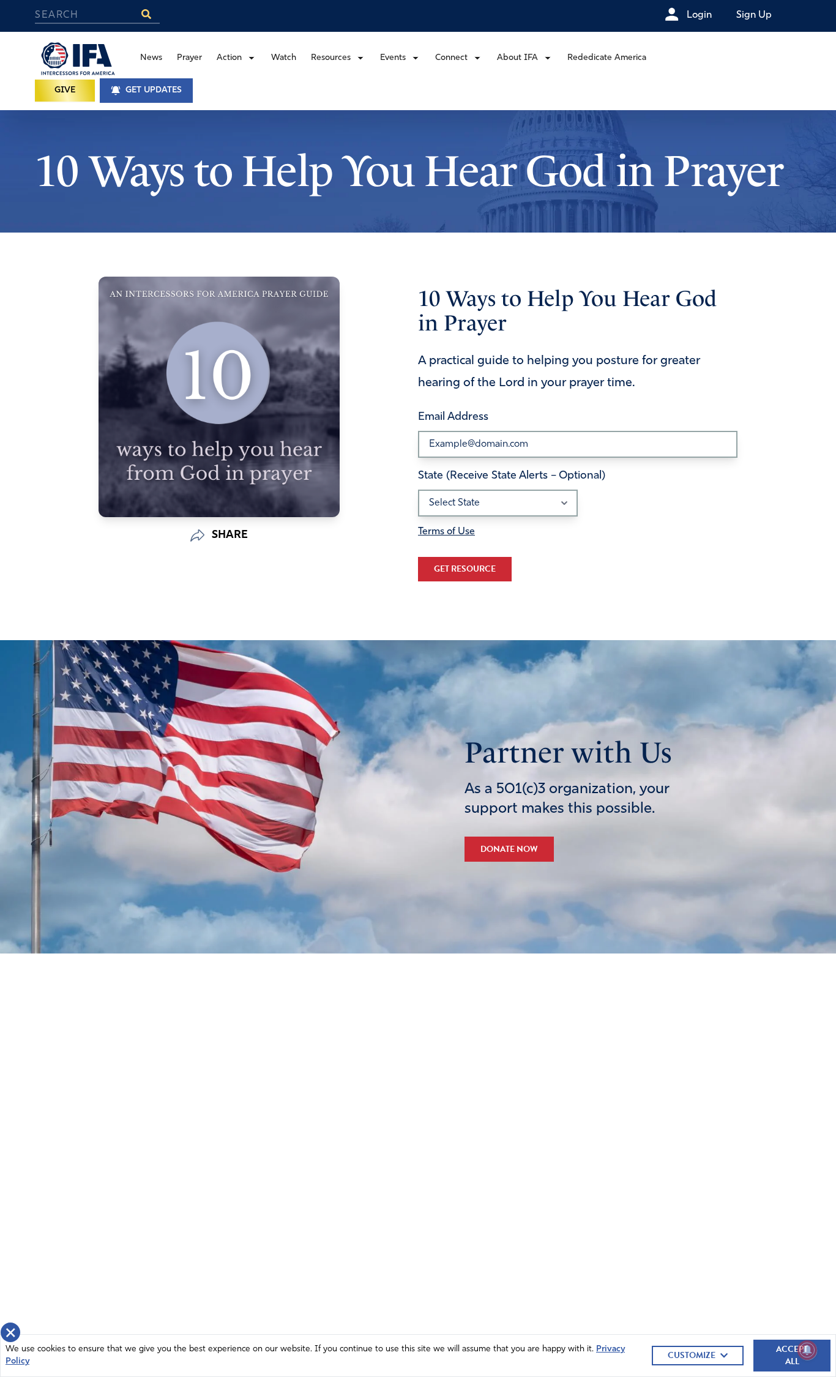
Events (393, 57)
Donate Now (509, 849)
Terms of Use (446, 532)
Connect (451, 57)
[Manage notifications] (807, 1350)
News (151, 57)
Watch (283, 57)
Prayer (189, 57)
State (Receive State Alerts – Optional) (511, 476)
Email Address (453, 417)
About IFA (517, 57)
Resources (331, 57)
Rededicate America (606, 57)
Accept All (792, 1355)
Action (229, 57)
